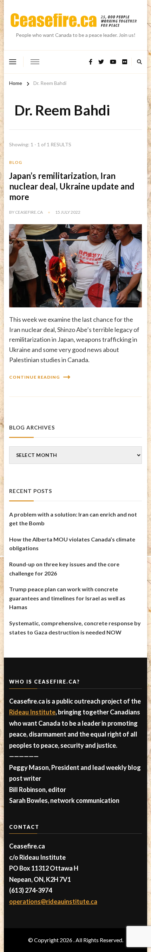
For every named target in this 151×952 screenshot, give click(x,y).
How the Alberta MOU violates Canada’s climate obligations (72, 544)
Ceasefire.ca (29, 212)
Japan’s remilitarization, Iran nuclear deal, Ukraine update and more (71, 186)
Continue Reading (34, 377)
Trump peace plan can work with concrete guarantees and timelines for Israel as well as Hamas (67, 598)
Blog (15, 162)
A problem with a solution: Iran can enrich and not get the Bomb (73, 519)
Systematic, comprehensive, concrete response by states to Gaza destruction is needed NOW (75, 627)
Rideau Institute (32, 712)
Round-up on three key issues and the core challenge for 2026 (64, 569)
